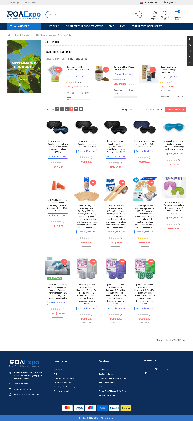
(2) (172, 82)
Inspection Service (107, 382)
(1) (150, 238)
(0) (63, 163)
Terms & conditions (62, 382)
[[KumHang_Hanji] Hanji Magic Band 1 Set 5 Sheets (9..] (55, 73)
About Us (58, 370)
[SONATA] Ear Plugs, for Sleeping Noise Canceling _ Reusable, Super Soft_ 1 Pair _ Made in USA (57, 205)
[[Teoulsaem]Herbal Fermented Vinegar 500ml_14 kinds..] (149, 73)
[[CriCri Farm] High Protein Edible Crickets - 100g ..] (102, 73)
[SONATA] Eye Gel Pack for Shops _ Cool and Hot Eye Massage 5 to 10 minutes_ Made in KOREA (174, 208)
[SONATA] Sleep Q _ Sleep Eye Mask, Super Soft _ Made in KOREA (144, 144)
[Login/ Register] (155, 13)
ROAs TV (102, 387)
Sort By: (124, 110)
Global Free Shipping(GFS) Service (113, 391)
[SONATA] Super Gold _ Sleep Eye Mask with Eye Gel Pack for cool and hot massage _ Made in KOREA (57, 146)
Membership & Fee (107, 395)
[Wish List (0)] (165, 13)
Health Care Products (46, 35)
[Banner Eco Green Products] (24, 66)
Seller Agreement (61, 391)
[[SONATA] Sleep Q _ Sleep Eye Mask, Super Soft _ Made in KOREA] (145, 127)
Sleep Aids (66, 35)
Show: (152, 110)
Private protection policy (64, 387)
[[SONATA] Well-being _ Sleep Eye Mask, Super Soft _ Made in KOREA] (86, 127)
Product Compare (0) (175, 110)
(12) (126, 80)
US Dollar (149, 2)
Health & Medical (23, 35)
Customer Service (106, 374)
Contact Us (103, 370)
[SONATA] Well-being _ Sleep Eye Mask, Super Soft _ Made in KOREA (87, 144)
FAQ (55, 374)
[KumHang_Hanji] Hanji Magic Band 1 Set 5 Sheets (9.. (78, 69)
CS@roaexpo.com (22, 389)
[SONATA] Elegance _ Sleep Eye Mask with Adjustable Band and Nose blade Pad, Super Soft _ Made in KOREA (116, 146)
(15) (79, 82)
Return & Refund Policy (64, 378)
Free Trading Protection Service (112, 378)
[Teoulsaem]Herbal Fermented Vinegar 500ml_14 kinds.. (169, 69)
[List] (76, 109)
